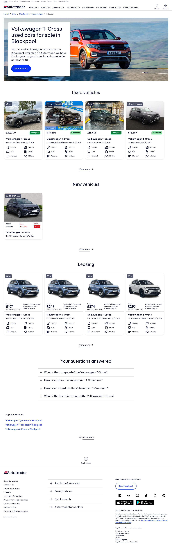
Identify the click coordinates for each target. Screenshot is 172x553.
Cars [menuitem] (5, 1)
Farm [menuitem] (49, 1)
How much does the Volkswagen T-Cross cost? (73, 380)
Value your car (73, 8)
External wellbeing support (16, 511)
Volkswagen (37, 14)
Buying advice (63, 491)
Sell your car (58, 8)
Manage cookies (10, 517)
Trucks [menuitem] (43, 1)
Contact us (9, 485)
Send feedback (126, 486)
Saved (157, 8)
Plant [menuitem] (55, 1)
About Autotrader (12, 489)
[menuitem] (34, 7)
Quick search (63, 499)
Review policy (10, 508)
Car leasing (101, 8)
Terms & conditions (12, 504)
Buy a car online (130, 8)
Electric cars (115, 8)
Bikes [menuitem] (16, 1)
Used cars (34, 8)
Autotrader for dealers (69, 507)
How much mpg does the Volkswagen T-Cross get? (76, 388)
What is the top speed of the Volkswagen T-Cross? (76, 372)
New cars (45, 8)
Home (6, 14)
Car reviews (88, 8)
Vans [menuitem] (11, 1)
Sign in (165, 8)
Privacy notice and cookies (16, 500)
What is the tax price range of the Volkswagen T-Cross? (79, 396)
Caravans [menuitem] (36, 1)
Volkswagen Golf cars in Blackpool (22, 429)
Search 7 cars (21, 69)
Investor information (13, 496)
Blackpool (23, 14)
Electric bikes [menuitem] (63, 1)
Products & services (67, 483)
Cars (14, 14)
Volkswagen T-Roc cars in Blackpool (23, 425)
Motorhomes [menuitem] (25, 1)
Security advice (11, 481)
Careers (7, 492)
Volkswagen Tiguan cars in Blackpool (23, 421)
